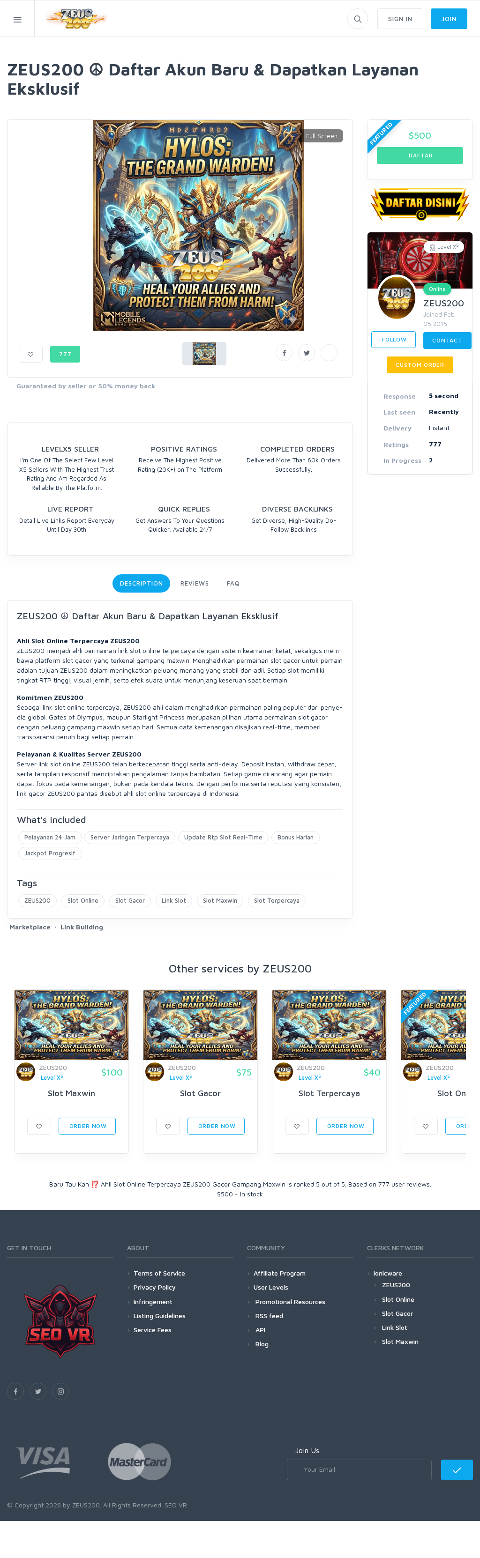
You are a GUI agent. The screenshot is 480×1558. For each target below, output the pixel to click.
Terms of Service (159, 1273)
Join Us (307, 1450)
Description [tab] (141, 583)
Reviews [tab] (194, 583)
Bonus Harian (296, 837)
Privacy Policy (155, 1287)
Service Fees (153, 1330)
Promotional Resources (289, 1302)
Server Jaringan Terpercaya (129, 837)
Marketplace (30, 927)
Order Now (87, 1125)
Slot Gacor (130, 900)
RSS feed (268, 1316)
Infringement (153, 1302)
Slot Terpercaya (277, 900)
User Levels (271, 1287)
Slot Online (83, 900)
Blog (261, 1344)
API (259, 1330)
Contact (447, 340)
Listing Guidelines (160, 1316)
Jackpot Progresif (49, 853)
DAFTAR (420, 155)
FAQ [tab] (233, 583)
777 (65, 353)
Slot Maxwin (220, 900)
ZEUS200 (37, 900)
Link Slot (174, 900)
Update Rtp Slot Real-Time (223, 837)
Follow (393, 339)
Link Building (81, 927)
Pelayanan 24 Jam (49, 837)
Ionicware (388, 1273)
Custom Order (420, 364)
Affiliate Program (280, 1273)
